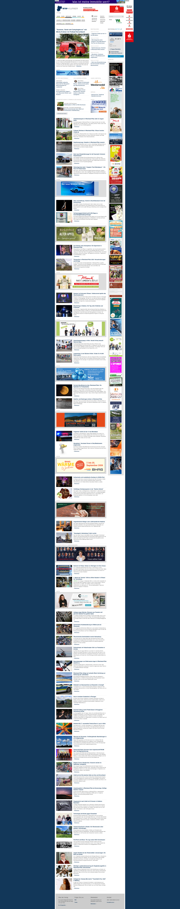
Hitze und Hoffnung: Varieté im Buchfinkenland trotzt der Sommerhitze (89, 201)
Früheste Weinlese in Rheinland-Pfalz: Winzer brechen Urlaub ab (88, 131)
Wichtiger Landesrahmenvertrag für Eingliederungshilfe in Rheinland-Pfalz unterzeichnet (89, 866)
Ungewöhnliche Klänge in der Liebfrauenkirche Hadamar (89, 521)
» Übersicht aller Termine (62, 113)
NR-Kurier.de (94, 19)
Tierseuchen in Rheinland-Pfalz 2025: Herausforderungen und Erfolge (89, 260)
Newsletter (94, 21)
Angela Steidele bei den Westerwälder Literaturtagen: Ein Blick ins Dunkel (89, 853)
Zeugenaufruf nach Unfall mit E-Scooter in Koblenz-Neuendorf (87, 802)
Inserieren (102, 16)
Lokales (58, 20)
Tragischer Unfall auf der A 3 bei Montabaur (85, 431)
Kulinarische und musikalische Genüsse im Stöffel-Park (89, 477)
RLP (83, 16)
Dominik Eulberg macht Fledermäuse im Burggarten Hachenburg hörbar (88, 710)
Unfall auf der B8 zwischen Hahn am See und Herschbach (89, 775)
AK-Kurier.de (94, 18)
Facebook (95, 16)
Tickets (110, 19)
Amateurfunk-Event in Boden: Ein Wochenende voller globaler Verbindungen (88, 827)
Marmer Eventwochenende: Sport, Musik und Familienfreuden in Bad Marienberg (74, 109)
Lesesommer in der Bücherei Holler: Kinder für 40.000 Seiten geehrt (88, 354)
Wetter (83, 20)
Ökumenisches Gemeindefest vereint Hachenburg (87, 636)
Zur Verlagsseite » (62, 905)
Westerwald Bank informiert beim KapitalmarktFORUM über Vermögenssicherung (88, 750)
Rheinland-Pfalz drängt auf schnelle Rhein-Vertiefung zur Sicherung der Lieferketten (89, 673)
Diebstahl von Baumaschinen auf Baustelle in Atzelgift (88, 685)
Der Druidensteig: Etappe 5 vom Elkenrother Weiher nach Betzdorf (63, 93)
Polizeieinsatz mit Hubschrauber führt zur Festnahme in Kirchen (89, 648)
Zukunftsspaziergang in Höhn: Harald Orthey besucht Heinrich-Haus (88, 341)
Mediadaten (102, 17)
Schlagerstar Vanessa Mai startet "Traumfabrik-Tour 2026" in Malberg (89, 879)
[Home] (57, 12)
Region (58, 16)
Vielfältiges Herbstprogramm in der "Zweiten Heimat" (88, 489)
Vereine (74, 16)
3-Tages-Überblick (115, 49)
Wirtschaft (68, 16)
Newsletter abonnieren (96, 96)
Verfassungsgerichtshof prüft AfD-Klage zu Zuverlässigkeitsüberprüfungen (85, 214)
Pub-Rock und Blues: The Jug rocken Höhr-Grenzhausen (89, 840)
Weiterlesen (78, 66)
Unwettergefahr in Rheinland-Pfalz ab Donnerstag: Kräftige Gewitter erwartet (90, 788)
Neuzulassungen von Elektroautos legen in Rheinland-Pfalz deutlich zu (90, 662)
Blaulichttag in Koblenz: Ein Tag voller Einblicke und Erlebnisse (88, 306)
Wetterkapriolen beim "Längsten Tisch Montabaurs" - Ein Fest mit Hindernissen (98, 41)
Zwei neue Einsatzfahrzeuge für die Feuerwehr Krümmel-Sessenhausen (98, 63)
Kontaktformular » (111, 902)
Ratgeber (73, 20)
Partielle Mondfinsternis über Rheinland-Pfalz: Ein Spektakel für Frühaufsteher (87, 386)
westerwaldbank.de (115, 56)
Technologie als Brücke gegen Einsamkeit (85, 813)
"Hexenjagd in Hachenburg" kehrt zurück (84, 533)
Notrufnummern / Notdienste (97, 94)
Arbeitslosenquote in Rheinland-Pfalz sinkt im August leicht (88, 119)
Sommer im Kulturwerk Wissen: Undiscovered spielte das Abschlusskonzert (81, 84)
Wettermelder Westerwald (116, 53)
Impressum (102, 21)
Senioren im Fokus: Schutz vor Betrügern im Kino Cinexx (89, 566)
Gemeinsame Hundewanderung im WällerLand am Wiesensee (87, 625)
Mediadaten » (93, 903)
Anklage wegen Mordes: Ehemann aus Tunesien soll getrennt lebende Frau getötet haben (87, 613)
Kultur (79, 16)
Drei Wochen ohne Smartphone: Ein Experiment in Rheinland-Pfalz (87, 246)
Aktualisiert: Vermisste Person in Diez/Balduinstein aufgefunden (98, 56)
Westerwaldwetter (115, 51)
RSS (75, 900)
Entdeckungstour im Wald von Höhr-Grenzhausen (75, 104)
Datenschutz (102, 19)
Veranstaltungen (66, 20)
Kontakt (101, 22)
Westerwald (60, 23)
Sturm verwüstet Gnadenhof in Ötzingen (84, 696)
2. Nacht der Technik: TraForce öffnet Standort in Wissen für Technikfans (89, 578)
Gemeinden (78, 20)
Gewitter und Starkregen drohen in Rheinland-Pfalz (87, 399)
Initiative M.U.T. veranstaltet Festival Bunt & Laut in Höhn (89, 723)
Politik (63, 16)
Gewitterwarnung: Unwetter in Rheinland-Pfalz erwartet (89, 142)
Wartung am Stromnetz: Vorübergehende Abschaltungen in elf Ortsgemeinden (89, 737)
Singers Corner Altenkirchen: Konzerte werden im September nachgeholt (87, 763)
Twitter (76, 902)
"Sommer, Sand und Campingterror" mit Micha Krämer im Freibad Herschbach (71, 30)
